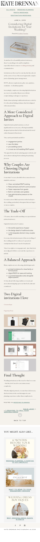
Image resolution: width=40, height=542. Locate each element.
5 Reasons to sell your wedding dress (16, 411)
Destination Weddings (21, 15)
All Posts (10, 9)
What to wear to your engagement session (20, 490)
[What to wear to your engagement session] (20, 477)
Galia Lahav (28, 409)
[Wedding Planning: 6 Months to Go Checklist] (20, 448)
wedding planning (26, 65)
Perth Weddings (21, 12)
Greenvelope (8, 304)
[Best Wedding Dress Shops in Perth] (20, 506)
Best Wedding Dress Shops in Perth (20, 518)
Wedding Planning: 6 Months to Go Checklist (20, 461)
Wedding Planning (25, 9)
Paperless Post (8, 311)
